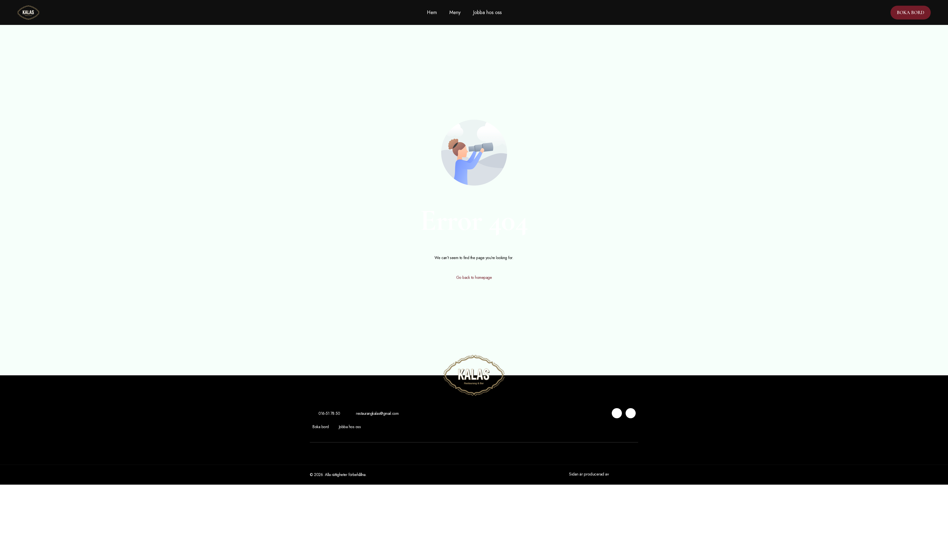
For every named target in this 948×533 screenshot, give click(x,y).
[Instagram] (617, 413)
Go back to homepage (474, 277)
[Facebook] (631, 413)
